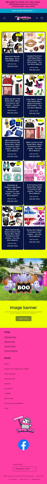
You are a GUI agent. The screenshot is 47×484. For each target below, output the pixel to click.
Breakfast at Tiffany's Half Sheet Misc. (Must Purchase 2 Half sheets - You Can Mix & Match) (12, 190)
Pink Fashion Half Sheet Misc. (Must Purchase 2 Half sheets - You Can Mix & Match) (34, 189)
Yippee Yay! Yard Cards (15, 476)
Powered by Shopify (28, 476)
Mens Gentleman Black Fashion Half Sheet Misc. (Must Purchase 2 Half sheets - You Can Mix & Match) (12, 235)
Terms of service (24, 479)
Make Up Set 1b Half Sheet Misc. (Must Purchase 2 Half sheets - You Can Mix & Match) (34, 146)
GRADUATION (9, 379)
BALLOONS (8, 398)
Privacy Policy (10, 346)
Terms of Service (11, 351)
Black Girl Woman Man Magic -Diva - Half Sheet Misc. (12, 59)
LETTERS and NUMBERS (13, 403)
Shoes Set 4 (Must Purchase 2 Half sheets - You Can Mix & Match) (34, 233)
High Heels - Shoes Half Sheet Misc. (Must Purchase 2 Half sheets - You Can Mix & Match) (34, 103)
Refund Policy (9, 342)
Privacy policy (13, 479)
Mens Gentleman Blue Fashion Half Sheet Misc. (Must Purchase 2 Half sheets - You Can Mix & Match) (12, 145)
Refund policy (40, 476)
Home (6, 364)
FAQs (6, 408)
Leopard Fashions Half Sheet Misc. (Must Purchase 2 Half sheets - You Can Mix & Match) (34, 60)
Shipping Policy (10, 337)
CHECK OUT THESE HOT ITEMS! (16, 369)
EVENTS (7, 384)
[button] (4, 18)
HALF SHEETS (9, 374)
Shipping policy (35, 479)
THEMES (7, 393)
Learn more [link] (23, 319)
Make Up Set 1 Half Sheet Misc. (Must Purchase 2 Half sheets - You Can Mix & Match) (12, 103)
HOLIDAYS (8, 388)
